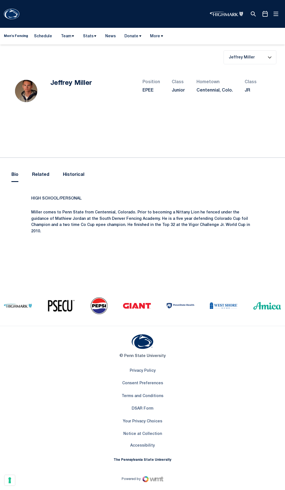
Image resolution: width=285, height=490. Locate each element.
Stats (88, 36)
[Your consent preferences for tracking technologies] (9, 480)
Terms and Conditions (142, 396)
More (155, 36)
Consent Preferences (142, 383)
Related (40, 175)
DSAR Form (142, 408)
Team (66, 36)
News (110, 36)
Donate (131, 36)
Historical (73, 175)
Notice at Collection (142, 434)
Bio (14, 175)
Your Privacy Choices (142, 421)
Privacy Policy (143, 371)
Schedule (43, 36)
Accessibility (142, 445)
